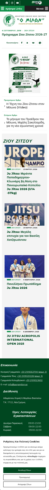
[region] (24, 463)
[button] (11, 8)
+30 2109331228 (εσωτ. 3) (30, 376)
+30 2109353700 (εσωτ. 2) (34, 372)
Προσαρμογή (24, 477)
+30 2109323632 (34, 380)
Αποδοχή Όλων (24, 470)
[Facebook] (7, 3)
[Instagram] (12, 3)
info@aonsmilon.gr (18, 384)
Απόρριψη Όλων (24, 484)
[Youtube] (17, 3)
